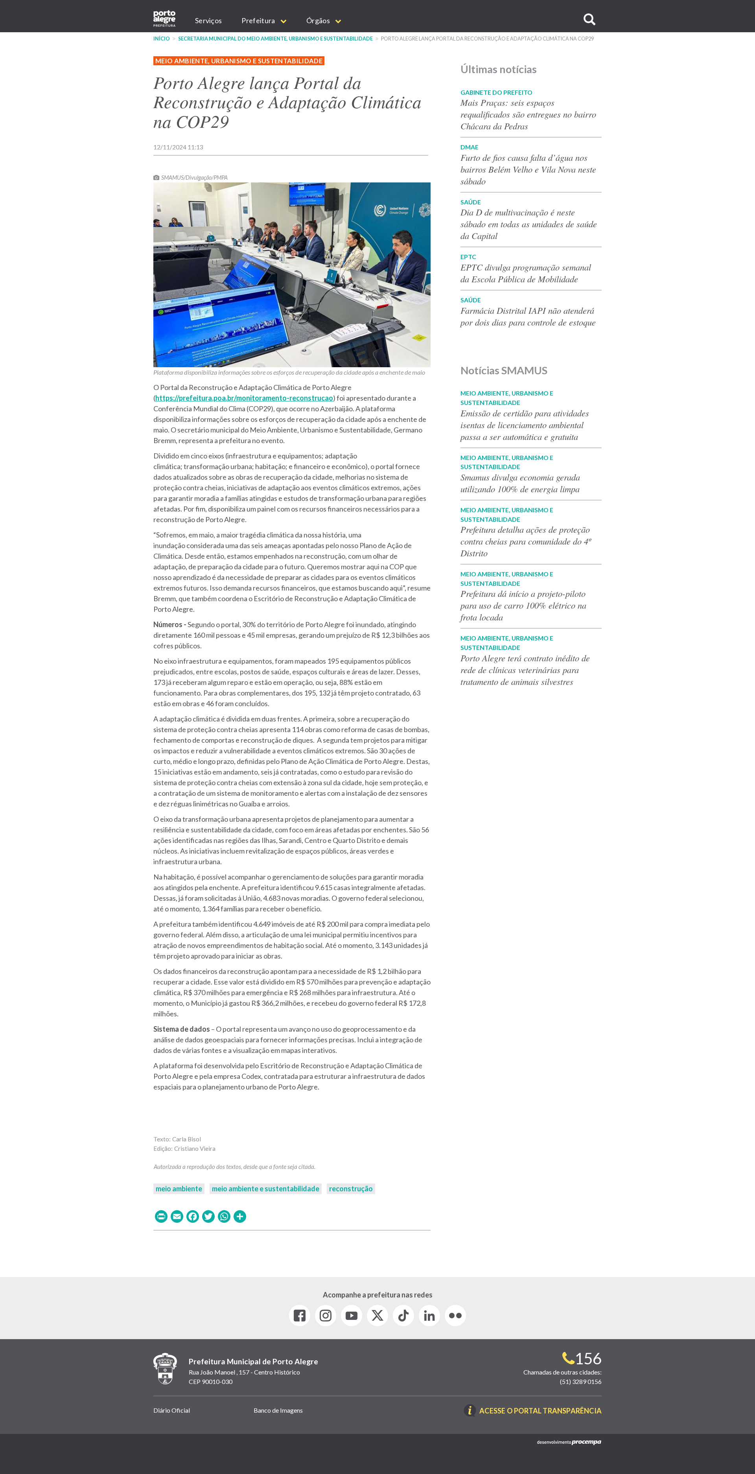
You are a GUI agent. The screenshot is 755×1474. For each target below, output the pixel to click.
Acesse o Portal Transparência (540, 1411)
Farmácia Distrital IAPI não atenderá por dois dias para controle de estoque (528, 316)
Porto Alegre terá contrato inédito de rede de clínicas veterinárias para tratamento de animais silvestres (525, 669)
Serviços (208, 20)
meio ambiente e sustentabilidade (265, 1188)
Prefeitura (258, 20)
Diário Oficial (171, 1410)
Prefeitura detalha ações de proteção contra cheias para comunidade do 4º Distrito (525, 541)
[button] (589, 19)
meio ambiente (179, 1188)
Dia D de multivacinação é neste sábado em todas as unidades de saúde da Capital (528, 223)
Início (161, 39)
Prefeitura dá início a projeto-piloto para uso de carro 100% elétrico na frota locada (523, 605)
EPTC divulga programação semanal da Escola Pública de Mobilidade (525, 273)
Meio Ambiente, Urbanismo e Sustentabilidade (238, 60)
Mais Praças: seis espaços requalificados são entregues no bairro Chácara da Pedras (528, 114)
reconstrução (351, 1188)
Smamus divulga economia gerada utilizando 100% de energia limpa (520, 483)
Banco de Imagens (278, 1410)
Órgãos (318, 20)
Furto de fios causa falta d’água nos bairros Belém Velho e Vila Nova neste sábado (528, 169)
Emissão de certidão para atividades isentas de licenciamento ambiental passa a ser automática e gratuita (524, 424)
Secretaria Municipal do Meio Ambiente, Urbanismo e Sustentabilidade (275, 39)
